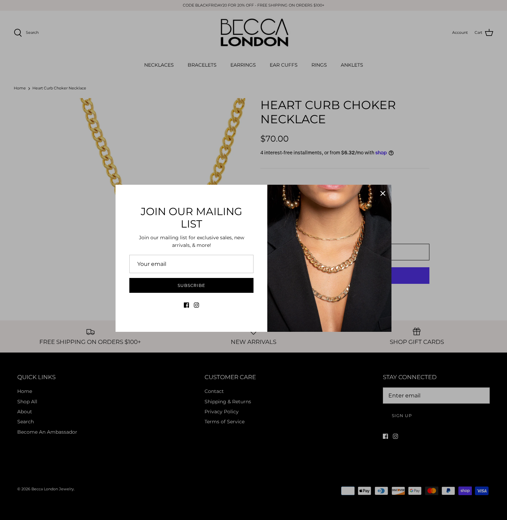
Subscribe (192, 285)
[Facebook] (186, 305)
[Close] (382, 193)
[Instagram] (196, 305)
